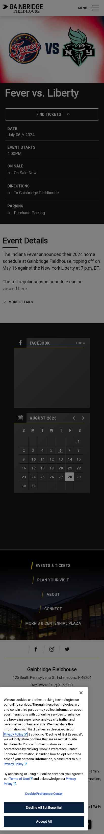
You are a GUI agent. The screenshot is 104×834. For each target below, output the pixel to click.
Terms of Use (19, 779)
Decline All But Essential (44, 807)
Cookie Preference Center (44, 794)
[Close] (81, 692)
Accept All (43, 821)
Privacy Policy (13, 734)
